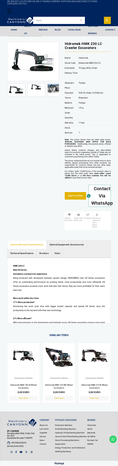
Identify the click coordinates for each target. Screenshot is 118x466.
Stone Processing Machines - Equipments (67, 442)
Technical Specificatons (22, 253)
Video (57, 253)
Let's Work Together (44, 431)
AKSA (89, 429)
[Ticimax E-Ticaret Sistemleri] (59, 463)
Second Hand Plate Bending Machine (71, 436)
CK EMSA (91, 436)
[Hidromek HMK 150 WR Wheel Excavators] (59, 361)
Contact (43, 444)
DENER (90, 444)
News (42, 440)
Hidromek (91, 425)
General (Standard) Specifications (26, 244)
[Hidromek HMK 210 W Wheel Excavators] (94, 361)
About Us (44, 425)
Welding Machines (63, 451)
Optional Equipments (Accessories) (66, 244)
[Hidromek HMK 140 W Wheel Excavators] (23, 361)
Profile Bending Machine (65, 429)
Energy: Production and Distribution (70, 448)
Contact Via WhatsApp (101, 196)
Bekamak (91, 433)
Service (43, 436)
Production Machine (63, 425)
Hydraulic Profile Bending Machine (69, 433)
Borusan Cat (92, 440)
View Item (23, 398)
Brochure (44, 253)
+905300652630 (18, 443)
